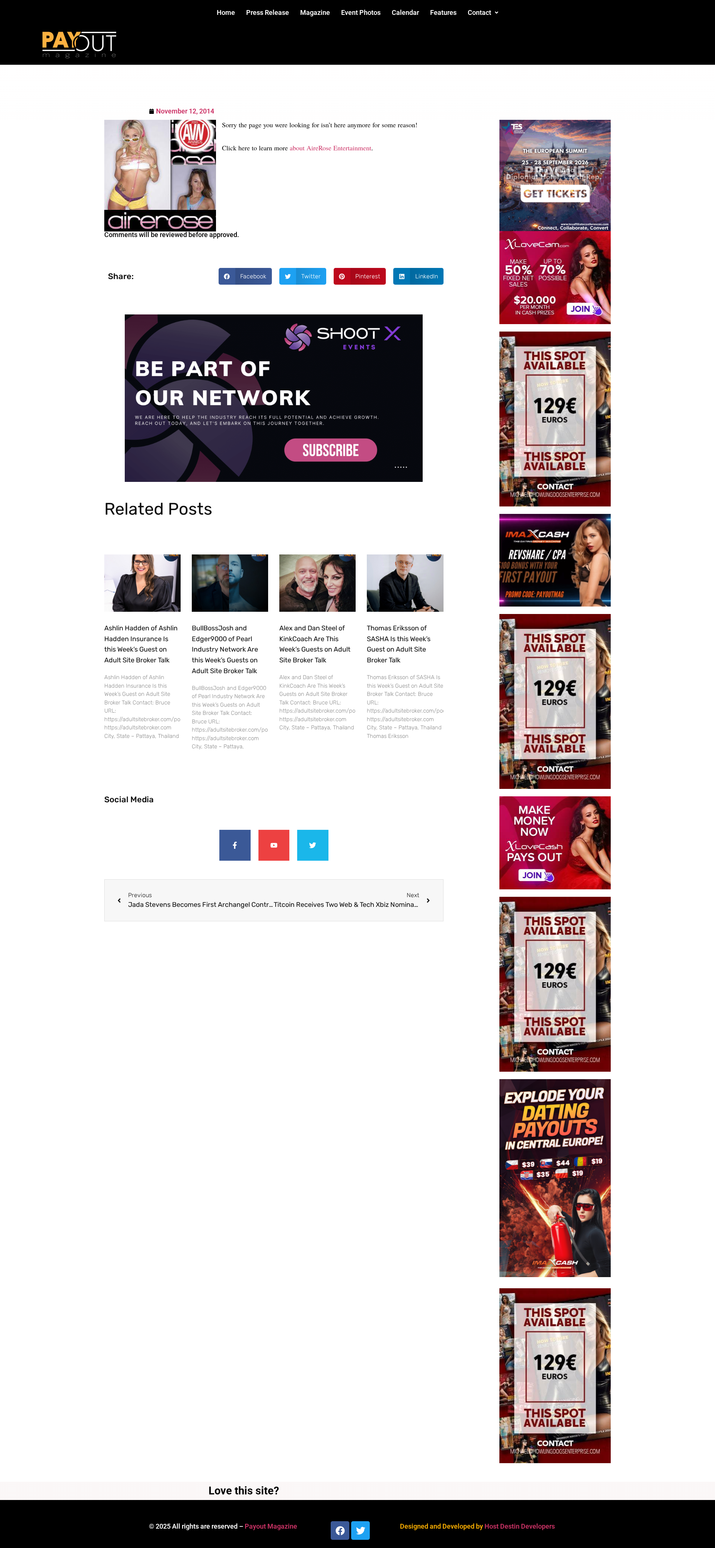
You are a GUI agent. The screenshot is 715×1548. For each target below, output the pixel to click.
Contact (479, 12)
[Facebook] (340, 1530)
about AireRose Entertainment (330, 147)
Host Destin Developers (519, 1526)
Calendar (405, 12)
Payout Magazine (271, 1526)
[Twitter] (312, 845)
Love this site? (244, 1490)
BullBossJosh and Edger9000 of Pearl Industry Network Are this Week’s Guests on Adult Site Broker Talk (225, 649)
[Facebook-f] (235, 845)
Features (443, 12)
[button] (483, 13)
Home (226, 12)
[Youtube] (274, 845)
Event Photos (361, 12)
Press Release (267, 12)
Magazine (315, 12)
